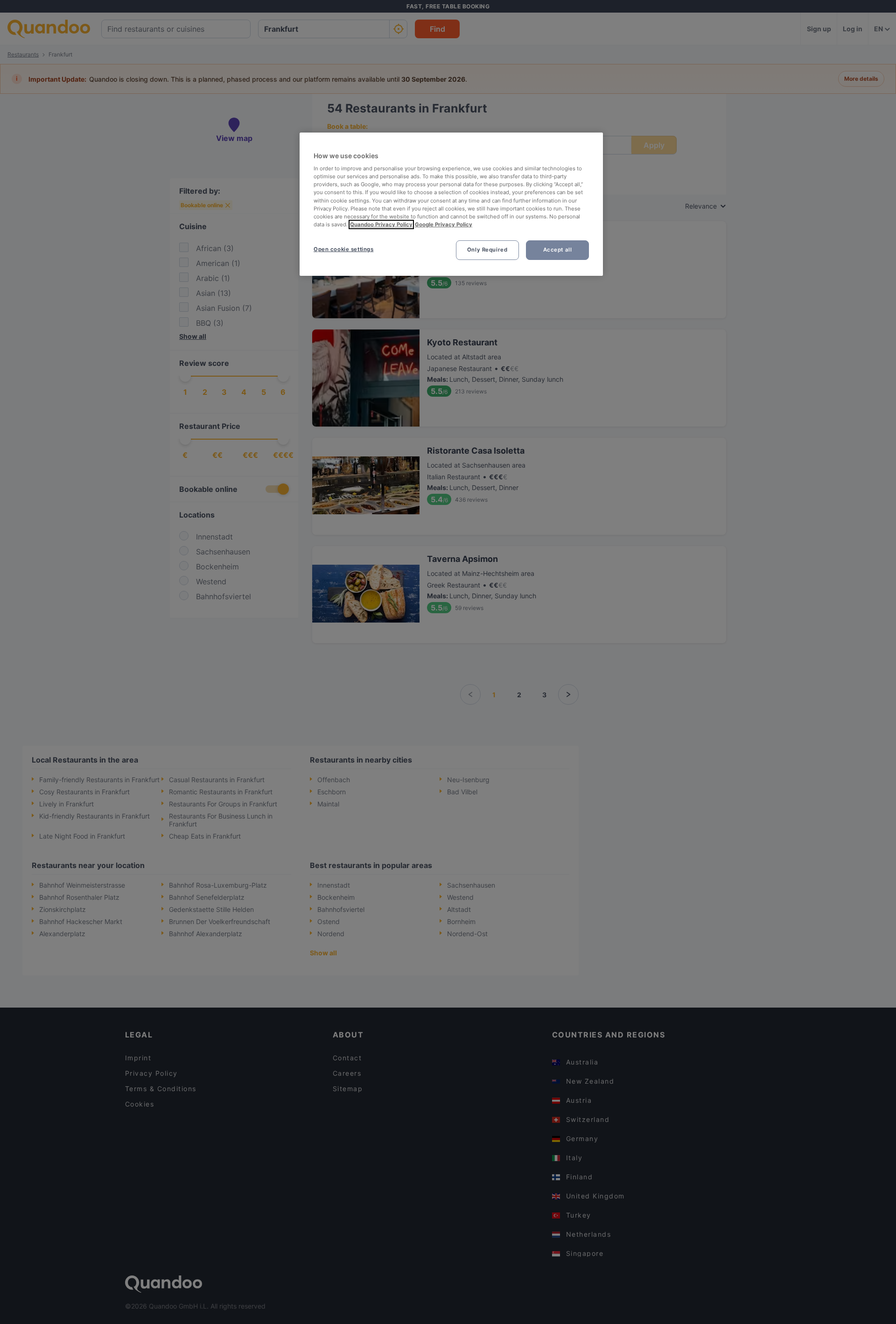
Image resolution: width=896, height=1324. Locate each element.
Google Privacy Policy (443, 224)
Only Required (487, 249)
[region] (451, 204)
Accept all (557, 249)
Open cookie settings (343, 249)
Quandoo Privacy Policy (381, 224)
